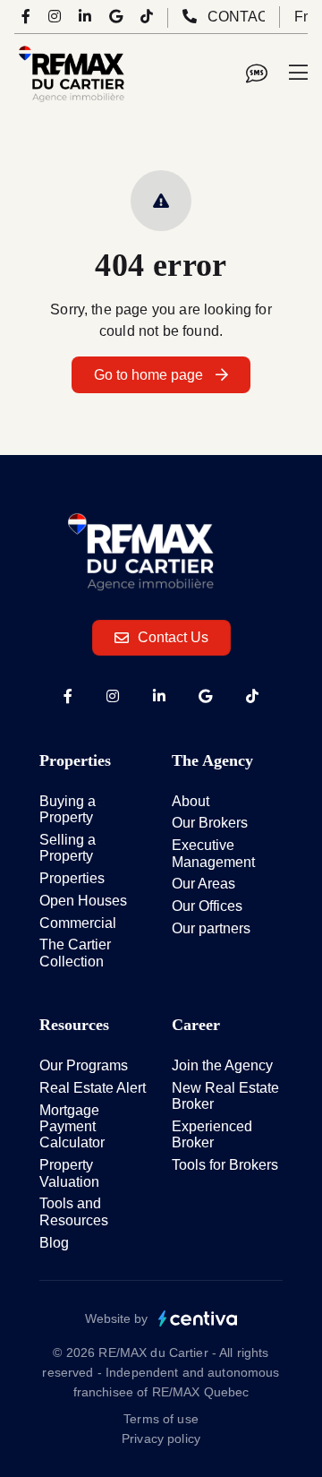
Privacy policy (161, 1438)
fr (301, 16)
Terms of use (161, 1419)
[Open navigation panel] (298, 73)
